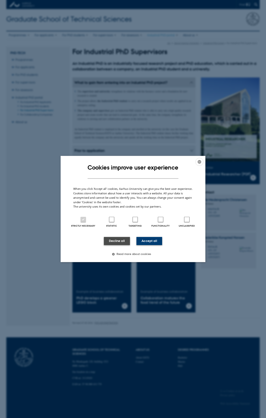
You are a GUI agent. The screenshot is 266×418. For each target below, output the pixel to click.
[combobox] (199, 162)
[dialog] (133, 209)
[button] (133, 254)
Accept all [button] (149, 241)
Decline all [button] (117, 241)
